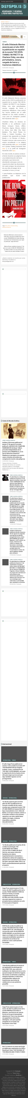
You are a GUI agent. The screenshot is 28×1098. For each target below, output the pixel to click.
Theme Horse (16, 1073)
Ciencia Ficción (7, 884)
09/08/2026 (5, 780)
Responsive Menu (25, 1)
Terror (4, 41)
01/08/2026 (5, 867)
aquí (16, 118)
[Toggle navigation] (3, 18)
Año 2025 (7, 225)
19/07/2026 (5, 905)
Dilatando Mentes (6, 227)
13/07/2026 (5, 1025)
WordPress (18, 1075)
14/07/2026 (5, 986)
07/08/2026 (13, 555)
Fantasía (5, 798)
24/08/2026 (5, 461)
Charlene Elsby (14, 225)
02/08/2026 (13, 584)
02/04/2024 (5, 67)
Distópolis (11, 67)
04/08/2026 (5, 824)
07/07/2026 (5, 1054)
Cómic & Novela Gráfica (10, 421)
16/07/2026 (5, 944)
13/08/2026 (13, 524)
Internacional (7, 744)
